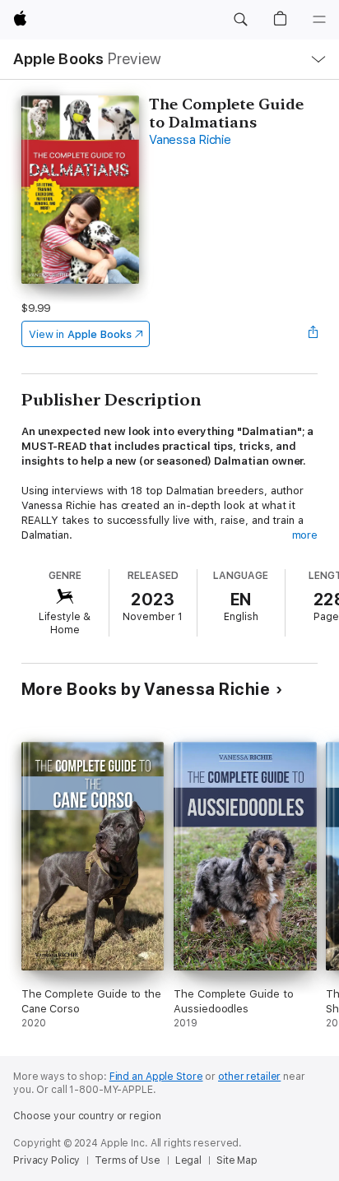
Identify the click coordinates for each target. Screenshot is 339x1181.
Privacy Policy (46, 1160)
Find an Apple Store (156, 1076)
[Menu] (319, 19)
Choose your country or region (87, 1116)
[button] (240, 19)
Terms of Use (127, 1160)
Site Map (237, 1160)
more (305, 535)
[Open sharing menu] (312, 333)
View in (80, 334)
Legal (188, 1160)
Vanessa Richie (190, 139)
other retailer (249, 1076)
